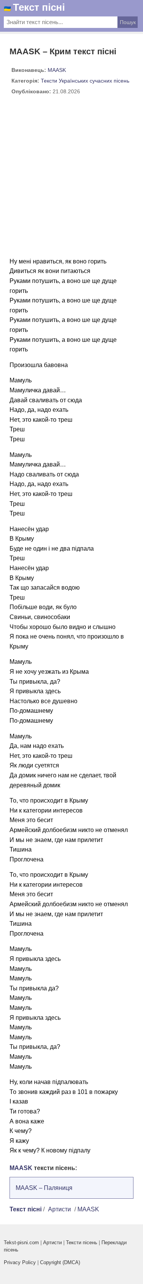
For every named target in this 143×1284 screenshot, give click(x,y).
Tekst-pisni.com (21, 1242)
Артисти (59, 1209)
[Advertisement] (71, 179)
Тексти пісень (81, 1242)
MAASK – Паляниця (44, 1188)
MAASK (57, 70)
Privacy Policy (20, 1262)
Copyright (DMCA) (60, 1262)
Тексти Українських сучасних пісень (85, 81)
